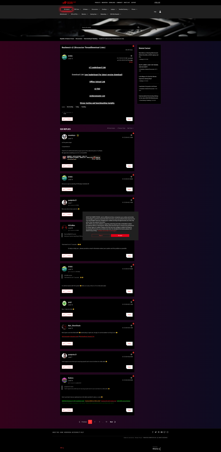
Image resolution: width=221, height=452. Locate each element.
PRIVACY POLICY (138, 437)
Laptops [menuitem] (113, 9)
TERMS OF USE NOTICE (129, 437)
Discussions (79, 38)
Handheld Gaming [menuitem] (123, 9)
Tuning (77, 106)
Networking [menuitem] (103, 14)
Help (155, 11)
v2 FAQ (97, 89)
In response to (74, 205)
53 (106, 422)
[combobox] (110, 27)
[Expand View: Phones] (137, 9)
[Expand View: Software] (89, 9)
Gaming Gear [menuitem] (93, 14)
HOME (61, 432)
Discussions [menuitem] (95, 9)
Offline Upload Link (97, 82)
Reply (129, 119)
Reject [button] (101, 235)
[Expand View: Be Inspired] (71, 9)
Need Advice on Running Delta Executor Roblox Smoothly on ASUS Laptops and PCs (148, 55)
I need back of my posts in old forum (148, 86)
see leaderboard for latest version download (103, 74)
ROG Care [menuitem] (76, 9)
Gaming (141, 59)
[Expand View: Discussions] (99, 9)
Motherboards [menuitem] (63, 14)
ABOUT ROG (55, 432)
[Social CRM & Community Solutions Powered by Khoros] (157, 448)
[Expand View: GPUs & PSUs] (79, 14)
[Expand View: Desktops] (108, 9)
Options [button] (158, 38)
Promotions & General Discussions (147, 69)
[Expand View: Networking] (107, 14)
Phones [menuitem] (133, 9)
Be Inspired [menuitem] (66, 9)
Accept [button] (120, 235)
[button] (64, 119)
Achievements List (97, 96)
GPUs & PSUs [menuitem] (74, 14)
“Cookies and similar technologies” (107, 230)
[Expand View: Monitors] (87, 14)
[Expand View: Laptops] (116, 9)
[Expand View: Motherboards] (68, 14)
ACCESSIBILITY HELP (78, 432)
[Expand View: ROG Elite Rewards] (120, 14)
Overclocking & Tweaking (90, 38)
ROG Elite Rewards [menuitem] (114, 14)
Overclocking (70, 106)
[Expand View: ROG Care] (80, 9)
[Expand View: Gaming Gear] (98, 14)
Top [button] (63, 448)
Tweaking (83, 106)
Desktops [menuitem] (104, 9)
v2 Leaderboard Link (97, 67)
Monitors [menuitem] (84, 14)
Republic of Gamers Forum (67, 38)
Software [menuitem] (85, 9)
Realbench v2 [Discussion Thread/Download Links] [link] (111, 38)
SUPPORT (133, 2)
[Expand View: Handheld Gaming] (129, 9)
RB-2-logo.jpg (67, 112)
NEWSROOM (67, 432)
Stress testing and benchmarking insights (97, 103)
